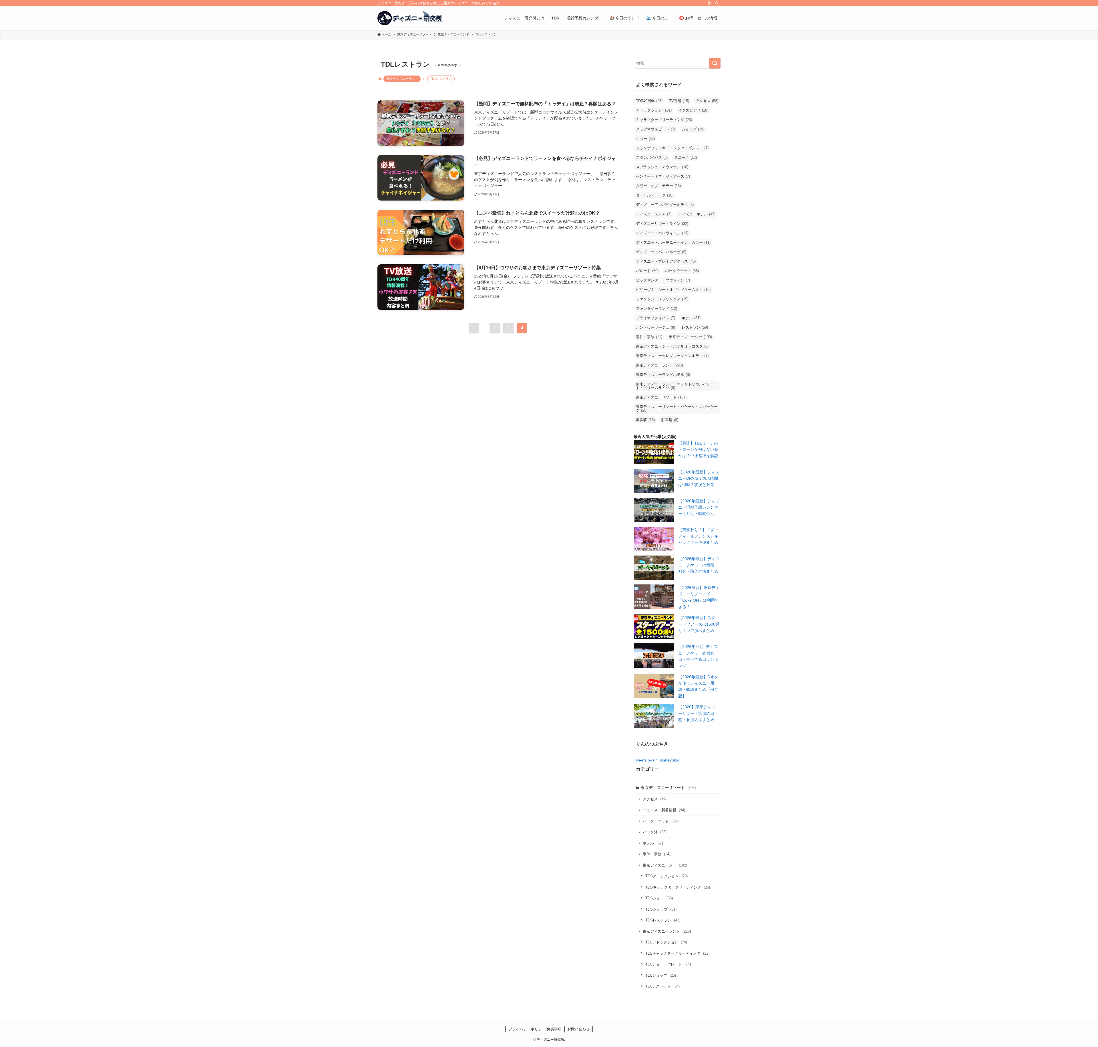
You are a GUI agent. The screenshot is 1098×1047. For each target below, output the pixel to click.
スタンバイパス (652, 157)
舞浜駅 (645, 420)
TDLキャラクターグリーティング (677, 953)
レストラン (695, 327)
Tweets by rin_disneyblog (656, 760)
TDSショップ (661, 909)
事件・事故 (649, 337)
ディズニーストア (653, 214)
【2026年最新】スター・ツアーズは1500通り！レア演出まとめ (698, 624)
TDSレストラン (662, 920)
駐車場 (669, 420)
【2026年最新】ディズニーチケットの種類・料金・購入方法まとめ (698, 565)
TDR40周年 (649, 101)
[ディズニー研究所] (409, 18)
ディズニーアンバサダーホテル (665, 205)
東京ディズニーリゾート (661, 397)
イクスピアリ (693, 110)
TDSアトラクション (666, 876)
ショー (645, 138)
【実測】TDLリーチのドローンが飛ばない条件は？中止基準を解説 (698, 449)
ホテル (691, 318)
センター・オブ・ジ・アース (663, 176)
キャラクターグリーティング (664, 120)
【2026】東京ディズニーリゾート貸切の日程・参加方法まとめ (698, 713)
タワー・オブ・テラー (658, 186)
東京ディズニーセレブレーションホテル (672, 356)
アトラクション (654, 110)
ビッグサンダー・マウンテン (663, 280)
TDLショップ (660, 975)
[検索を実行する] (715, 63)
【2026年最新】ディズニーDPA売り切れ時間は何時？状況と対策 (698, 478)
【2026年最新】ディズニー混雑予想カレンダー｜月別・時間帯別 (698, 507)
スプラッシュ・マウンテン (662, 167)
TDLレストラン (662, 986)
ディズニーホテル (696, 214)
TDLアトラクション (666, 942)
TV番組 (679, 101)
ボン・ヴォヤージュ (655, 327)
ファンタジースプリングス (662, 299)
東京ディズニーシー (690, 337)
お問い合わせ (578, 1029)
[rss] (709, 3)
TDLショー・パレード (668, 964)
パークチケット (682, 271)
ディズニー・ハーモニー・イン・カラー (673, 242)
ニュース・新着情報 (664, 810)
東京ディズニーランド (402, 78)
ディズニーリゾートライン (662, 223)
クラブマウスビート (655, 129)
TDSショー (659, 898)
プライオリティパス (655, 318)
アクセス (707, 101)
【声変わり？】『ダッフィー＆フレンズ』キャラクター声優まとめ (698, 536)
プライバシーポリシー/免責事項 (535, 1029)
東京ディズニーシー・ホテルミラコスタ (672, 346)
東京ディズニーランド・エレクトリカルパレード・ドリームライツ (675, 386)
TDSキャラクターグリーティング (677, 887)
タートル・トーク (654, 195)
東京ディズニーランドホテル (663, 374)
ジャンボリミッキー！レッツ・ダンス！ (672, 148)
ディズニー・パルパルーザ (661, 252)
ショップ (693, 129)
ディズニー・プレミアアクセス (666, 261)
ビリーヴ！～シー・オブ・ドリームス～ (673, 289)
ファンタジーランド (656, 308)
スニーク (685, 157)
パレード (647, 271)
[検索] (717, 3)
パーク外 (655, 832)
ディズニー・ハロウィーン (662, 233)
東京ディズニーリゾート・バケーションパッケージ (677, 408)
